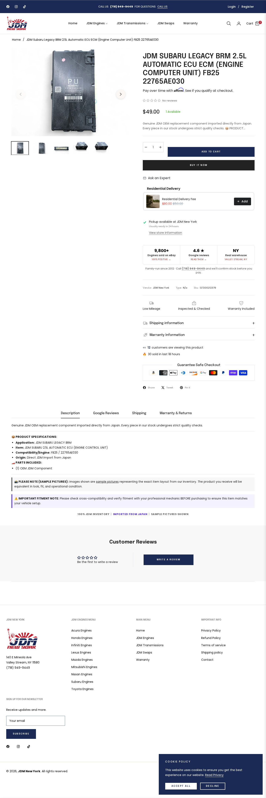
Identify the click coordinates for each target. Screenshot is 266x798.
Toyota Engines (82, 689)
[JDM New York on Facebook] (9, 746)
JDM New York (29, 771)
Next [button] (120, 94)
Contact (207, 660)
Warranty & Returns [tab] (176, 413)
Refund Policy (211, 638)
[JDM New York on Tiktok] (29, 746)
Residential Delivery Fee (179, 199)
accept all (181, 786)
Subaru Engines (82, 682)
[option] (70, 91)
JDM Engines (145, 638)
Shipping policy (212, 652)
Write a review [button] (169, 559)
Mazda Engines (82, 660)
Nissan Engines (81, 674)
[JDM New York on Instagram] (19, 746)
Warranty (143, 660)
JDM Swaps (144, 652)
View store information (165, 233)
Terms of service (213, 645)
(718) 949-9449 (193, 268)
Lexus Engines (81, 652)
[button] (229, 23)
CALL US (162, 7)
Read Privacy (214, 775)
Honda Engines (81, 638)
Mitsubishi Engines (84, 667)
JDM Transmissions (150, 645)
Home (16, 40)
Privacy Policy (211, 630)
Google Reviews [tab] (106, 413)
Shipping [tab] (139, 413)
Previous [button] (20, 94)
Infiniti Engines (81, 645)
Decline (212, 786)
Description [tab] (70, 413)
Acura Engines (81, 630)
